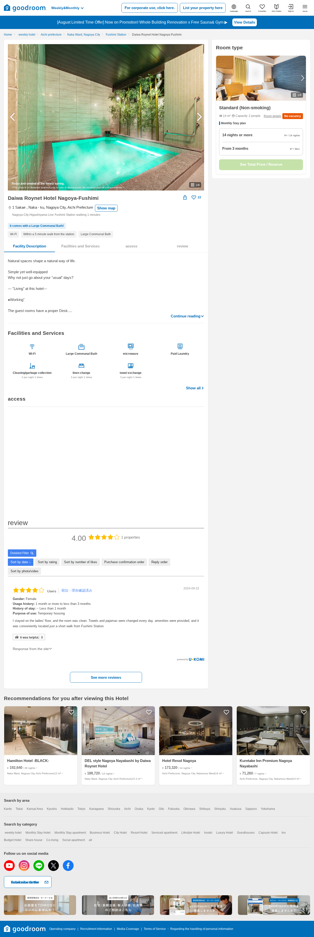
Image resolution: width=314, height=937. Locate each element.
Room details (272, 116)
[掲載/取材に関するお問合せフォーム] (274, 905)
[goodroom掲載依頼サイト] (196, 905)
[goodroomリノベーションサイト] (40, 905)
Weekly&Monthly (65, 8)
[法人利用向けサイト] (118, 905)
